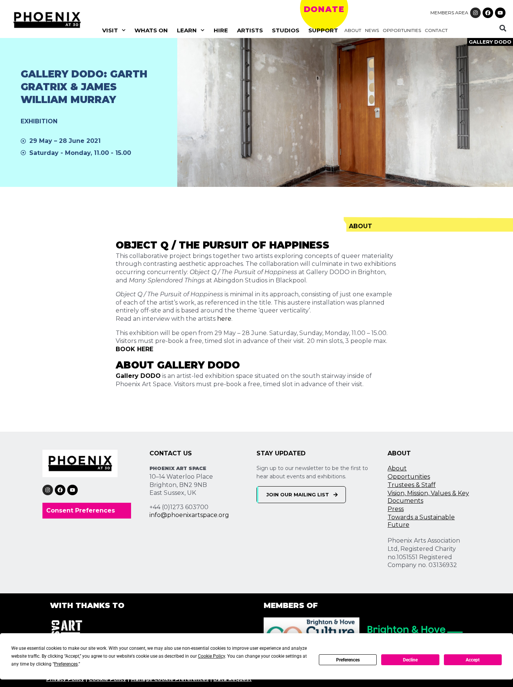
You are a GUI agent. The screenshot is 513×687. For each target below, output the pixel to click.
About (352, 30)
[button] (502, 28)
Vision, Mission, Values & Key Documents (428, 497)
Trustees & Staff (412, 484)
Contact (436, 30)
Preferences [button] (66, 664)
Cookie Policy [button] (211, 656)
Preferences (348, 660)
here (224, 318)
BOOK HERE (134, 349)
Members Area (449, 12)
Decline (410, 660)
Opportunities (402, 30)
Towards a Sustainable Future (421, 521)
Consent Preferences (80, 510)
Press (396, 509)
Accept (473, 660)
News (372, 30)
